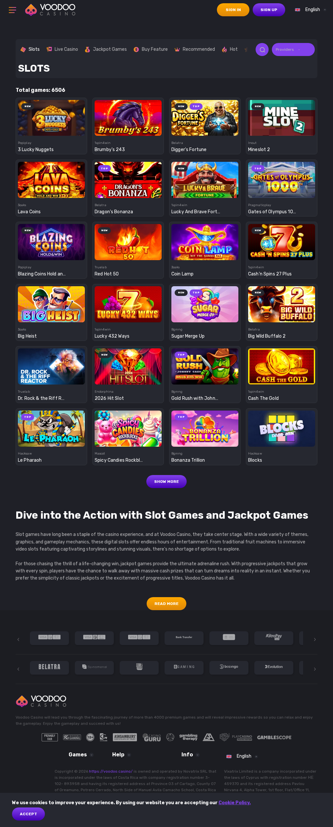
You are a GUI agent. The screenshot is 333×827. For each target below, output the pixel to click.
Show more (166, 481)
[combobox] (309, 10)
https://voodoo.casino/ (111, 771)
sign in (233, 9)
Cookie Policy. (235, 803)
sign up (268, 9)
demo (51, 129)
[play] (51, 115)
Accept (28, 814)
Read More (166, 603)
